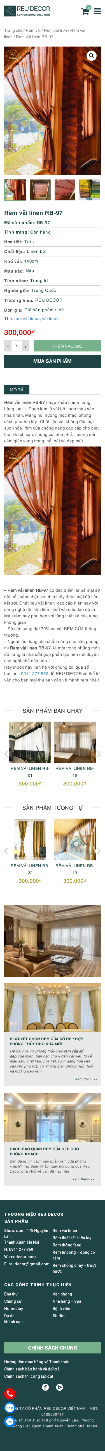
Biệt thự (11, 1294)
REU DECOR (49, 299)
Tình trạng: (16, 231)
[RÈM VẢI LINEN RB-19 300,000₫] (75, 839)
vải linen (50, 318)
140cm (31, 260)
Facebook (45, 1387)
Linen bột (37, 251)
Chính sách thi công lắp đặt (28, 1376)
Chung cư (13, 1301)
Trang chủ (13, 30)
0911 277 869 (34, 673)
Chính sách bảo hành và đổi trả (32, 1369)
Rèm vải (33, 30)
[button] (92, 56)
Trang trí (39, 280)
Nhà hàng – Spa (67, 1301)
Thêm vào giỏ (67, 345)
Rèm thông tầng (67, 1245)
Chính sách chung (52, 1348)
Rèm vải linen (65, 1230)
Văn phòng (62, 1294)
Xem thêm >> (86, 1078)
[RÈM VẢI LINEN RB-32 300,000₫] (30, 839)
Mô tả (17, 389)
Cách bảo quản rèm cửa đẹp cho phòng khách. (44, 1151)
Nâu (30, 270)
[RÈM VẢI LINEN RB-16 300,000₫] (75, 742)
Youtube (59, 1387)
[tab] (16, 389)
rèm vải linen (27, 318)
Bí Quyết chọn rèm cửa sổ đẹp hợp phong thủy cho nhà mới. (46, 1041)
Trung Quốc (43, 290)
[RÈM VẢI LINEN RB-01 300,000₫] (30, 742)
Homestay (13, 1308)
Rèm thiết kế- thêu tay (72, 1238)
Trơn (29, 241)
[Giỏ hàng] (85, 11)
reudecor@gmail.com (29, 1264)
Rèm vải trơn (55, 30)
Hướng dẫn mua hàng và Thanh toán (36, 1362)
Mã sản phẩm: (20, 222)
